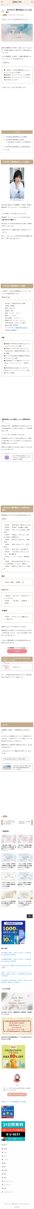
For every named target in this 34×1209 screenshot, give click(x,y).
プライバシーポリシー (24, 1204)
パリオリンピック (8, 1192)
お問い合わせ (15, 1204)
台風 (4, 1177)
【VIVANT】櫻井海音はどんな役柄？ (17, 137)
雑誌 (4, 1163)
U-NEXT (17, 651)
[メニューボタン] (2, 2)
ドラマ (5, 816)
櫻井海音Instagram (21, 327)
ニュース (5, 1159)
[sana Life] (17, 2)
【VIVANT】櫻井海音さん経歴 (15, 139)
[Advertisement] (17, 108)
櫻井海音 (14, 330)
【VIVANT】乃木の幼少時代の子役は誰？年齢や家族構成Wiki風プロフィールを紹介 (22, 767)
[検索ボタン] (32, 2)
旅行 (4, 1166)
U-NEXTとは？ (17, 667)
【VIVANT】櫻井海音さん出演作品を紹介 (18, 147)
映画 (4, 1174)
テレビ (5, 1156)
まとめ (8, 149)
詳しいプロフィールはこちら (17, 1094)
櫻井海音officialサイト (18, 199)
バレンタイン (7, 1184)
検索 (29, 916)
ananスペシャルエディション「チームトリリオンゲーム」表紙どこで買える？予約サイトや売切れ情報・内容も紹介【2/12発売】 (16, 974)
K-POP (5, 1170)
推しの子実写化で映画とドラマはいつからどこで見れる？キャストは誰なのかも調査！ (21, 457)
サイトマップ (8, 1204)
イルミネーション (8, 1181)
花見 (4, 1188)
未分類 (5, 1148)
